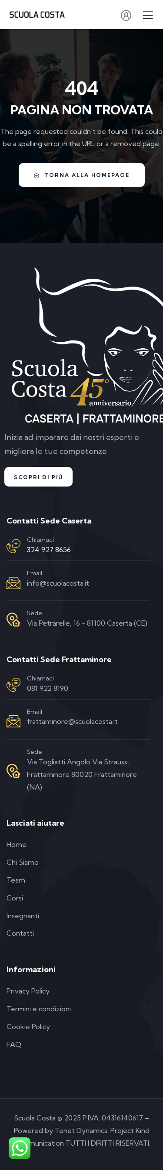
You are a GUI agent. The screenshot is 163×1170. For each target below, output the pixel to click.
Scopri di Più (38, 477)
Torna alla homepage (87, 175)
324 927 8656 (49, 549)
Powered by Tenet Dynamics (60, 1130)
